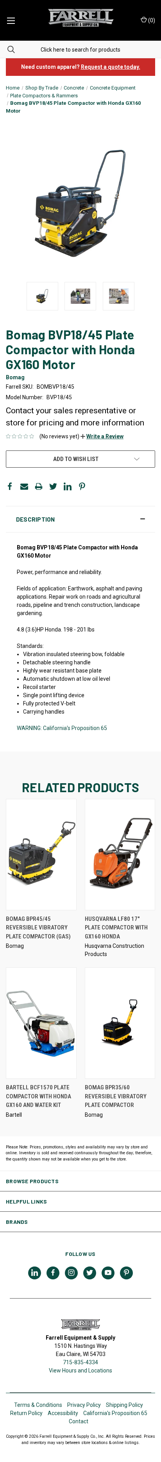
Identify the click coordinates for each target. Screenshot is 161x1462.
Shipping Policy (124, 1405)
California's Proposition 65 (115, 1413)
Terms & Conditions (38, 1405)
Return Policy (26, 1413)
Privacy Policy (84, 1405)
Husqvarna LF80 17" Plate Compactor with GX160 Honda (116, 927)
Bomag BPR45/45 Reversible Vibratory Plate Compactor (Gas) (38, 927)
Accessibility (63, 1413)
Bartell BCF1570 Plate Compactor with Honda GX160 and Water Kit (38, 1096)
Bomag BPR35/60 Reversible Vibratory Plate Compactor (116, 1096)
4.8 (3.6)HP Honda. (40, 629)
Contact (78, 1421)
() (151, 20)
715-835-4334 (80, 1362)
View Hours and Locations (80, 1370)
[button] (101, 436)
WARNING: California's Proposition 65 (62, 728)
